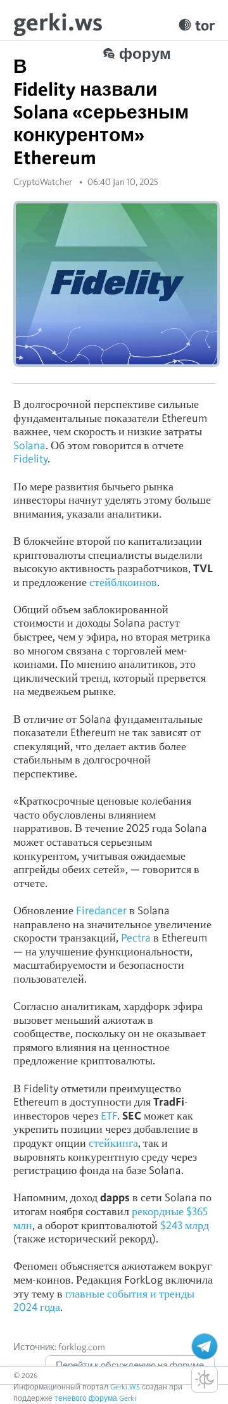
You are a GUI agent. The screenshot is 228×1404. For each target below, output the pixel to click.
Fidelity (30, 458)
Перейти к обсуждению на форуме (130, 1365)
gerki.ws (58, 22)
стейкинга (113, 1142)
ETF (109, 1115)
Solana (29, 445)
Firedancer (101, 910)
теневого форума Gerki (95, 1398)
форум (145, 53)
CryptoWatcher (42, 182)
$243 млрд (183, 1225)
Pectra (136, 937)
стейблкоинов (123, 582)
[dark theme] (204, 1379)
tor (205, 25)
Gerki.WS (125, 1386)
